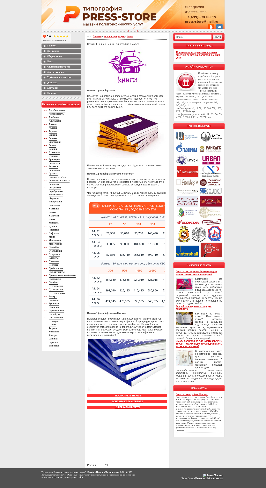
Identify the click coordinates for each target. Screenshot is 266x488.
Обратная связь (215, 478)
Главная (97, 36)
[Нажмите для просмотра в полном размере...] (127, 157)
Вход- (184, 478)
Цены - (191, 478)
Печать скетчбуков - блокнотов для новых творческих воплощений (196, 273)
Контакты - (200, 478)
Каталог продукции (114, 36)
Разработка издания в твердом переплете (193, 307)
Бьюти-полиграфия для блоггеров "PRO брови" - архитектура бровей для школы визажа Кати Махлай (199, 344)
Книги (130, 36)
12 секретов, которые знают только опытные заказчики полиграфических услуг (198, 55)
